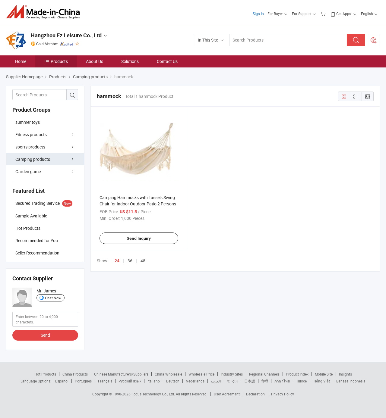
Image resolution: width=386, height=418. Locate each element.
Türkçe (301, 381)
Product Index (297, 374)
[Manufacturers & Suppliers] (45, 12)
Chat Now (53, 297)
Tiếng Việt (321, 381)
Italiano (153, 381)
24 (117, 260)
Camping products (32, 159)
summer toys (27, 122)
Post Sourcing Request (373, 40)
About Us (94, 61)
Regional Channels (264, 374)
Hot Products (45, 374)
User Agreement (227, 393)
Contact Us (167, 61)
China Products (75, 374)
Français (105, 381)
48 (143, 261)
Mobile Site (324, 374)
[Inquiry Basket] (324, 13)
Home (20, 61)
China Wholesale (168, 374)
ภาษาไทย (282, 381)
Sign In (258, 13)
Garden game (28, 171)
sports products (30, 147)
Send (45, 335)
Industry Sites (232, 374)
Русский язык (130, 381)
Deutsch (172, 381)
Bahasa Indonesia (350, 381)
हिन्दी (264, 381)
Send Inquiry (139, 238)
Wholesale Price (201, 374)
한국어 (232, 381)
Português (83, 381)
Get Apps (343, 13)
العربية (216, 381)
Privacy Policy (282, 393)
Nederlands (195, 381)
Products (59, 61)
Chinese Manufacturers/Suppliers (121, 374)
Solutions (130, 61)
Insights (345, 374)
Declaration (255, 393)
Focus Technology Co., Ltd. (153, 393)
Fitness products (31, 134)
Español (61, 381)
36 (130, 261)
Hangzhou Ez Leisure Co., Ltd (66, 35)
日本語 (249, 381)
